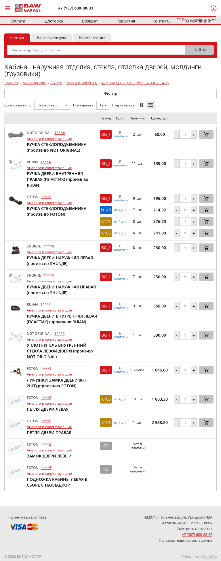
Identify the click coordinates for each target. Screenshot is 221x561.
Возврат (90, 21)
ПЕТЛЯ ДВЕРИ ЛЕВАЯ (47, 409)
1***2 (46, 196)
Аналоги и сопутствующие (49, 138)
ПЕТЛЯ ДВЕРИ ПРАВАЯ (49, 432)
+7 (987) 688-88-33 (75, 8)
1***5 (46, 368)
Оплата (18, 21)
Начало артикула (51, 37)
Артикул (17, 37)
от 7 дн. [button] (120, 233)
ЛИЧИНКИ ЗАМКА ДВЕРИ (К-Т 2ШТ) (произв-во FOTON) (56, 383)
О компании (198, 21)
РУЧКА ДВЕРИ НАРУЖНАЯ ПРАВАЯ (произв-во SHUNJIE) (61, 289)
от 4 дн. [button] (120, 210)
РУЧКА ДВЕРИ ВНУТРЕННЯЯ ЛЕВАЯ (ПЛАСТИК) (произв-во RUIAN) (62, 318)
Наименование (92, 37)
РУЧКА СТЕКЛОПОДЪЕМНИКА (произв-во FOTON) (56, 211)
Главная (11, 82)
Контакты (162, 21)
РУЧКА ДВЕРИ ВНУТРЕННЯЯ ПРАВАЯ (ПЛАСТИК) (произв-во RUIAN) (57, 179)
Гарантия (126, 21)
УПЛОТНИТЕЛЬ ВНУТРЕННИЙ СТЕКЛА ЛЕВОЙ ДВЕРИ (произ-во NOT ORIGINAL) (60, 350)
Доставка (54, 21)
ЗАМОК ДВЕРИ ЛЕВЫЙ (49, 456)
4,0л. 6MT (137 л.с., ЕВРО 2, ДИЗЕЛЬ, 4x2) (135, 82)
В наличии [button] (120, 134)
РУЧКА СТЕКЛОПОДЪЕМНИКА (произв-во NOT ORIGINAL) (56, 147)
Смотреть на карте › (194, 528)
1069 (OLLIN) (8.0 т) (81, 82)
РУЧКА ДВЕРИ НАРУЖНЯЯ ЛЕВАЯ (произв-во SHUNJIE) (60, 260)
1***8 (46, 397)
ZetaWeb (209, 556)
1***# (59, 132)
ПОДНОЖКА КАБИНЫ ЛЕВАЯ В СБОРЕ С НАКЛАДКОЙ (57, 482)
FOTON (55, 82)
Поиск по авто (34, 82)
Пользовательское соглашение (185, 540)
